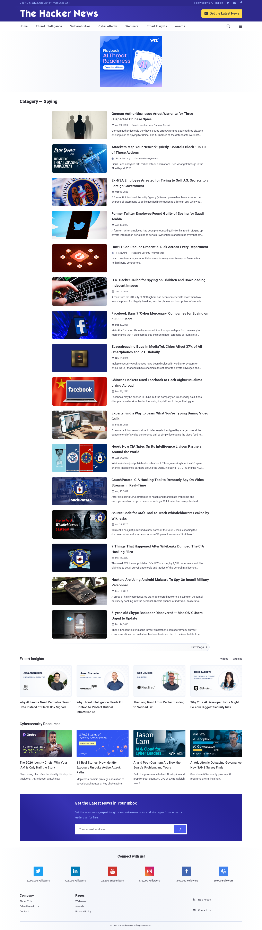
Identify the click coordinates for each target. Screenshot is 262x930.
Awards (180, 26)
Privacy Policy (83, 911)
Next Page (199, 647)
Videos (224, 658)
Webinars (131, 26)
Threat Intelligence (49, 26)
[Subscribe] (180, 829)
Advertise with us (30, 906)
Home (24, 26)
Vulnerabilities (80, 26)
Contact (24, 911)
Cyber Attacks (107, 26)
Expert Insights (157, 26)
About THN (26, 901)
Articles (237, 658)
